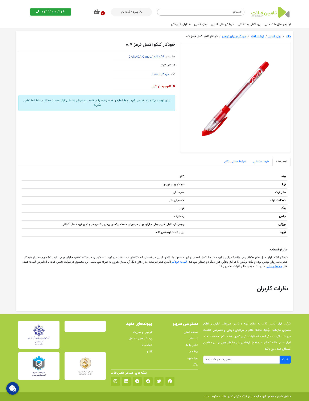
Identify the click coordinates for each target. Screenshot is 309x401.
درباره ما (193, 352)
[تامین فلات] (270, 12)
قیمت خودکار (179, 262)
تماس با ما (192, 345)
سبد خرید (192, 358)
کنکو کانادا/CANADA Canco (146, 56)
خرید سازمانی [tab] (261, 161)
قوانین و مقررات (142, 332)
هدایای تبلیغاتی (181, 24)
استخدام (147, 345)
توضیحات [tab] (281, 161)
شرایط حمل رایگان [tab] (235, 161)
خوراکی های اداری (222, 24)
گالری (149, 352)
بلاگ (195, 365)
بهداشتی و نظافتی (249, 24)
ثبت (285, 359)
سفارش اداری (274, 266)
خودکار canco (160, 74)
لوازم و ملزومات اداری (277, 24)
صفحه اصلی (191, 332)
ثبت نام (193, 339)
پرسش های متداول (140, 339)
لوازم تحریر (200, 24)
